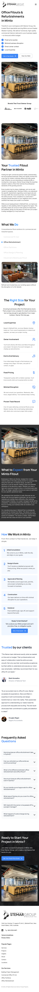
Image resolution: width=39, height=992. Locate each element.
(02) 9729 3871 (12, 930)
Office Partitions (6, 978)
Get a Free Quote (8, 56)
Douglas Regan (14, 718)
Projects (3, 951)
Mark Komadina (14, 678)
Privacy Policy (5, 937)
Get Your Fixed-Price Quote (11, 858)
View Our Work (25, 56)
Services (4, 948)
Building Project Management (10, 972)
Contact (3, 959)
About (3, 956)
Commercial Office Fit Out (9, 975)
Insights (3, 953)
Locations (4, 962)
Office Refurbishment (7, 981)
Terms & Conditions (7, 935)
